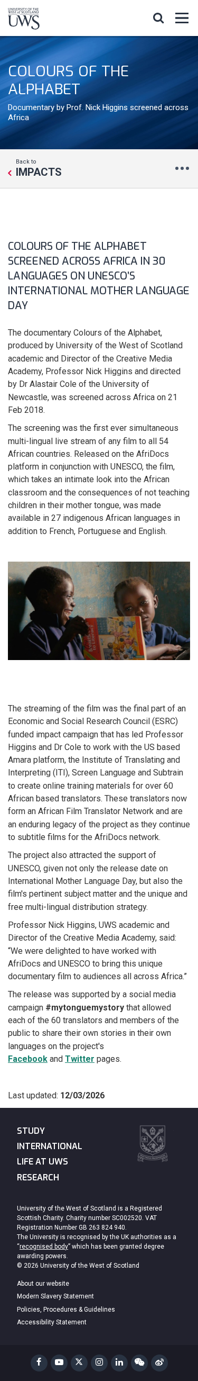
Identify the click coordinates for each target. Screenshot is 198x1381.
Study (31, 1130)
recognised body (44, 1246)
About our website (43, 1283)
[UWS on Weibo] (159, 1363)
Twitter (80, 1059)
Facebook (28, 1059)
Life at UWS (42, 1161)
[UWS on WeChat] (139, 1363)
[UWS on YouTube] (59, 1363)
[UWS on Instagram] (99, 1363)
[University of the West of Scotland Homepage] (24, 20)
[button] (158, 17)
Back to (39, 167)
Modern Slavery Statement (55, 1296)
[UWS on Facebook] (39, 1363)
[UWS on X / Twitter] (79, 1363)
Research (38, 1177)
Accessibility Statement (52, 1322)
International (49, 1146)
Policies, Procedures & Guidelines (66, 1309)
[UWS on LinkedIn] (119, 1363)
